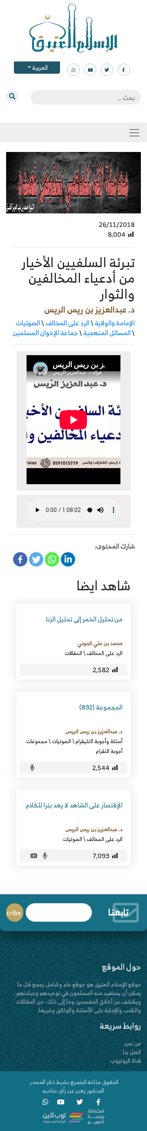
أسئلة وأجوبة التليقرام (99, 741)
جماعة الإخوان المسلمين (45, 332)
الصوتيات (28, 323)
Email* (59, 909)
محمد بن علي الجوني (99, 643)
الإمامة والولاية (115, 323)
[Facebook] (20, 559)
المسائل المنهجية (107, 332)
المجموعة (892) (100, 707)
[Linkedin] (68, 559)
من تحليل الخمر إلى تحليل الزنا (84, 619)
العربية (39, 67)
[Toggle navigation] (134, 133)
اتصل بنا (132, 1052)
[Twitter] (36, 559)
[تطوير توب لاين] (73, 1116)
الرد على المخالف (67, 323)
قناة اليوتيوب (125, 1060)
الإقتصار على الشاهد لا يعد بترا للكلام (74, 805)
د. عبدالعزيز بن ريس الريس (89, 309)
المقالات (73, 652)
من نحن (132, 1043)
